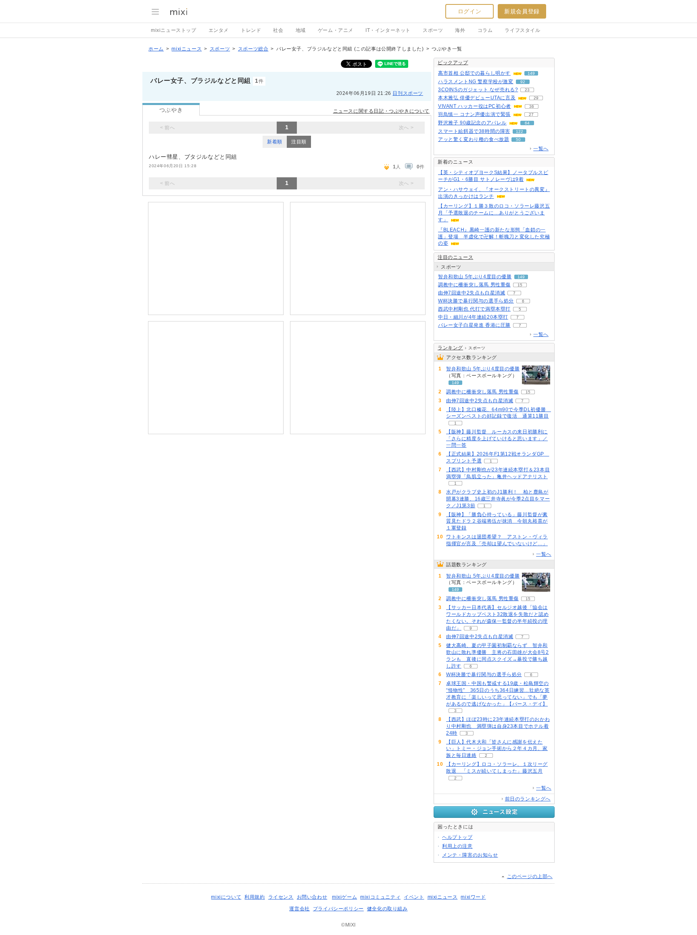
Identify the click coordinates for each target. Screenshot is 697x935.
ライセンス (281, 897)
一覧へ (541, 148)
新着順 (274, 142)
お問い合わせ (312, 897)
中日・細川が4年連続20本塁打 (473, 317)
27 (531, 114)
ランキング (450, 348)
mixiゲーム (344, 897)
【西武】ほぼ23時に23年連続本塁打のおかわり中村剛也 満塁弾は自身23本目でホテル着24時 (498, 726)
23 (527, 90)
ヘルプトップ (457, 837)
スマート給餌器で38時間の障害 (474, 131)
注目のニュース (455, 257)
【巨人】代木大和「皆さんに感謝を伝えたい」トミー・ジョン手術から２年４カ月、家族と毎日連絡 (497, 749)
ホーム (156, 49)
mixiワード (473, 897)
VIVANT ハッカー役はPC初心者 (474, 106)
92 (522, 82)
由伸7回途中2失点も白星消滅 (471, 293)
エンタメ (219, 30)
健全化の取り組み (387, 909)
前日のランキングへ (528, 799)
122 (519, 131)
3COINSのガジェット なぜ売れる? (478, 89)
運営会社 (299, 909)
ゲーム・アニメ (335, 30)
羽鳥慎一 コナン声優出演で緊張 (474, 114)
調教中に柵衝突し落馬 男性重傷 (474, 285)
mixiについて (226, 897)
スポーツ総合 (253, 49)
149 (531, 73)
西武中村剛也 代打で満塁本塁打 (474, 309)
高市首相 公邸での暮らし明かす (474, 73)
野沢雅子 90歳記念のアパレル (472, 123)
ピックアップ (453, 62)
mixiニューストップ (173, 30)
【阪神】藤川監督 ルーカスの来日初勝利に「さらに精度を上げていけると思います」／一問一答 (497, 438)
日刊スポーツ (407, 93)
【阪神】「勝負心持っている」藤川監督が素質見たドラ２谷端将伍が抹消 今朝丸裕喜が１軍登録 (497, 521)
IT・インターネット (388, 30)
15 (520, 285)
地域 (301, 30)
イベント (414, 897)
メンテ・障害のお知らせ (470, 855)
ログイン (469, 11)
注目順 (299, 142)
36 (531, 106)
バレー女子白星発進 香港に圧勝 (474, 325)
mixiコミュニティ (380, 897)
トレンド (251, 30)
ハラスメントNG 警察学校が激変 (475, 81)
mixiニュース (186, 49)
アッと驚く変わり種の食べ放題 (473, 139)
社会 (278, 30)
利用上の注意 (457, 846)
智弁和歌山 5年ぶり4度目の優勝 (475, 276)
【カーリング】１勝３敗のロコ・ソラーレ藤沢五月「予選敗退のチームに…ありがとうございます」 (494, 213)
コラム (485, 30)
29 (536, 98)
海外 (460, 30)
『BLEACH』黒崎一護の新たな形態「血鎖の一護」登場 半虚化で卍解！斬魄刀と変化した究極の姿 (494, 236)
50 (518, 139)
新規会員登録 (522, 11)
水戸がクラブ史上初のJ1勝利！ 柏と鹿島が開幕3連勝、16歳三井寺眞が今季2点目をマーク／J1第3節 (498, 498)
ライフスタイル (522, 30)
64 (527, 123)
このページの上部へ (530, 876)
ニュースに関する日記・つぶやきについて (381, 111)
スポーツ (433, 30)
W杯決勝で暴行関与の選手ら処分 (476, 301)
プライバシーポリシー (338, 909)
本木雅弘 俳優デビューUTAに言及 (476, 98)
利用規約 (254, 897)
